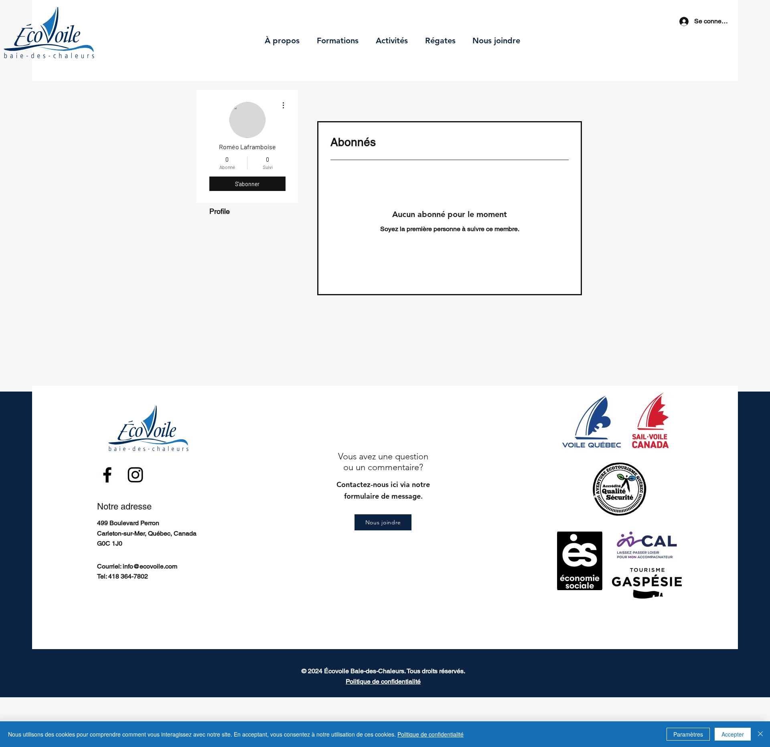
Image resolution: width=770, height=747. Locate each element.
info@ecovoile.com (150, 566)
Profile (219, 211)
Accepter (732, 734)
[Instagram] (135, 475)
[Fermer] (760, 734)
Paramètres (688, 734)
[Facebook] (107, 475)
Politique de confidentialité (430, 734)
